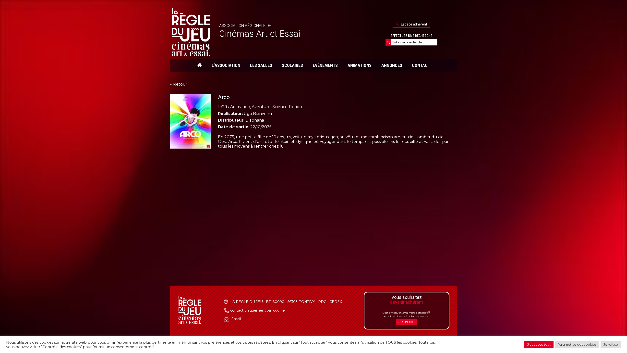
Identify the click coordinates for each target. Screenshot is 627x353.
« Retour (178, 84)
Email (236, 319)
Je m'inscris (406, 322)
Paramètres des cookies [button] (577, 344)
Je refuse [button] (610, 344)
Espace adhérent (413, 24)
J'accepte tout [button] (539, 344)
